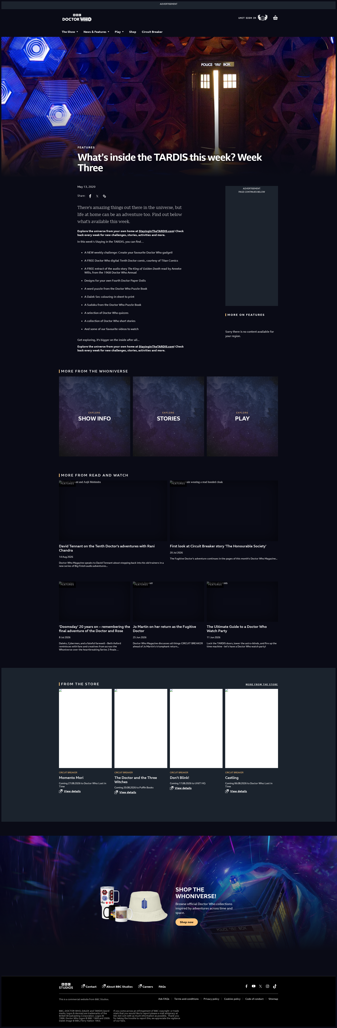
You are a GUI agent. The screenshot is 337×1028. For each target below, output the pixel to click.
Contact (91, 986)
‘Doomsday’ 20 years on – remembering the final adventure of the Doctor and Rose (94, 628)
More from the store (262, 684)
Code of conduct (254, 998)
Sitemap (273, 998)
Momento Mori (71, 777)
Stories (168, 418)
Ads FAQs (163, 998)
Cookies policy (232, 998)
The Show (68, 32)
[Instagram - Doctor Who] (267, 986)
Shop (132, 32)
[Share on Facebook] (90, 196)
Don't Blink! (179, 777)
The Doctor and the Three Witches (135, 779)
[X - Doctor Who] (260, 986)
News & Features (95, 32)
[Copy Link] (104, 196)
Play (118, 32)
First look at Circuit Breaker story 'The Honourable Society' (218, 546)
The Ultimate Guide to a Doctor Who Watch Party (237, 628)
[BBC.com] (66, 988)
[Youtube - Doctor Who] (253, 986)
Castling (232, 777)
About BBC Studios (119, 986)
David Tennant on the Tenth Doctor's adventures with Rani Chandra (107, 548)
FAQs (162, 986)
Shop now (186, 922)
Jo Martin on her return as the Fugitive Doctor (164, 628)
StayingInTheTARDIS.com (156, 231)
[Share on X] (97, 196)
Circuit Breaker (152, 32)
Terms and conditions (186, 998)
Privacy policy (211, 998)
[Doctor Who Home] (77, 18)
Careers (148, 986)
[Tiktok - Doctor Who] (274, 986)
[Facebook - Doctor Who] (246, 986)
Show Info (94, 418)
